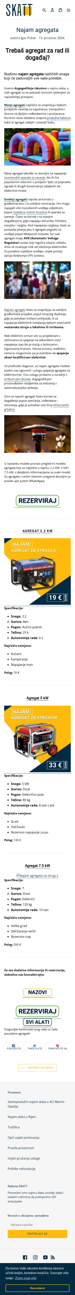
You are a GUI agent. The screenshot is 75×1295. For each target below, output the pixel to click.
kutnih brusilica (37, 212)
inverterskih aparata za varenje (24, 177)
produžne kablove (59, 118)
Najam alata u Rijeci (22, 1117)
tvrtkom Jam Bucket (17, 379)
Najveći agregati (14, 310)
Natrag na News (40, 1067)
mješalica (19, 212)
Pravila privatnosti (21, 1148)
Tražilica (14, 1127)
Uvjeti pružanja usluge (24, 1158)
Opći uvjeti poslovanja (23, 1137)
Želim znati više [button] (26, 1278)
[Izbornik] (68, 10)
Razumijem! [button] (37, 1288)
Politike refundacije (21, 1169)
